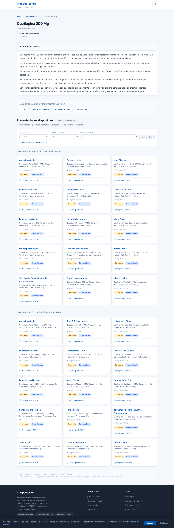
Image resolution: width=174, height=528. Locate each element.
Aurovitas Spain (27, 160)
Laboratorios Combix (29, 219)
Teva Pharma (25, 442)
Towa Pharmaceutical (77, 278)
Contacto (91, 509)
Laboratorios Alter (75, 189)
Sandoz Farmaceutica (77, 248)
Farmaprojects (73, 160)
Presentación (86, 132)
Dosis (24, 109)
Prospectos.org (27, 3)
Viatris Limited (121, 278)
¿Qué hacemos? (94, 496)
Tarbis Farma (120, 248)
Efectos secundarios (40, 109)
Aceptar (150, 523)
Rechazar (164, 523)
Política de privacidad (134, 501)
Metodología (92, 505)
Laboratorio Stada (28, 189)
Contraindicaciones (62, 109)
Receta (22, 132)
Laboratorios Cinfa (123, 189)
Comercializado (57, 132)
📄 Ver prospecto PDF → (28, 180)
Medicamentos (31, 16)
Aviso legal (129, 496)
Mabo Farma (120, 219)
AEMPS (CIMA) (131, 509)
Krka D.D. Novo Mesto (77, 321)
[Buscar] (155, 3)
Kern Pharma (120, 160)
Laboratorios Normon (76, 219)
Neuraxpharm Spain (29, 248)
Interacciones (81, 109)
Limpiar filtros (147, 137)
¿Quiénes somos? (94, 501)
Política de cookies (133, 505)
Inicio (19, 16)
